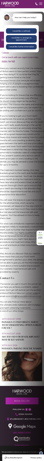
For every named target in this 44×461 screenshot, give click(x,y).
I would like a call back (21, 31)
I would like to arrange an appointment (21, 39)
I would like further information (21, 47)
